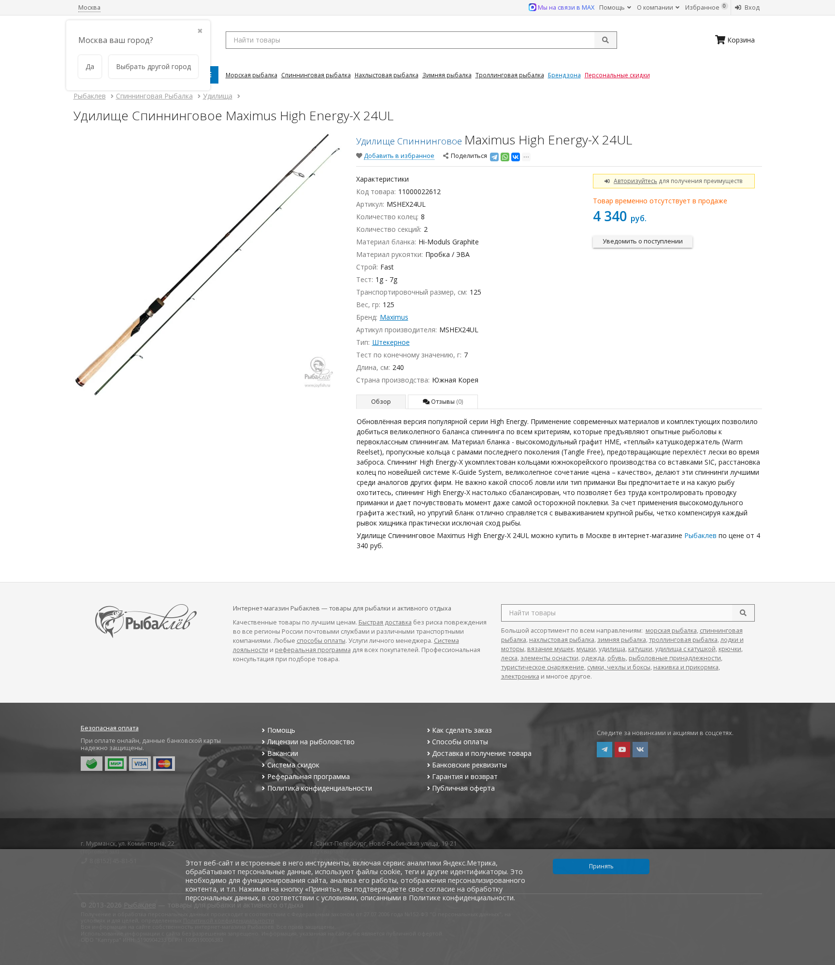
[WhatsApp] (505, 157)
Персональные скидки (617, 75)
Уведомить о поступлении (643, 241)
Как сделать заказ (462, 730)
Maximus (394, 317)
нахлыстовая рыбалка (561, 640)
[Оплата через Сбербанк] (91, 763)
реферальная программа (313, 650)
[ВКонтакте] (515, 157)
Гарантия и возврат (465, 776)
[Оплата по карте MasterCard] (164, 763)
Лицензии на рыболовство (311, 741)
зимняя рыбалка (621, 640)
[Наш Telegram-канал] (604, 749)
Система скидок (293, 764)
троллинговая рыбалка (683, 640)
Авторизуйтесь (635, 180)
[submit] (605, 40)
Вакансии (282, 753)
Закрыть (821, 961)
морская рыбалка (671, 630)
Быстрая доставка (385, 622)
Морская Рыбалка (251, 75)
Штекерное (391, 342)
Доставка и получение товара (482, 753)
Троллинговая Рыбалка (509, 75)
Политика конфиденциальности (319, 788)
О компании (656, 7)
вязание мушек (550, 649)
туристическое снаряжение (542, 667)
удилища (612, 649)
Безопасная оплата (110, 728)
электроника (520, 676)
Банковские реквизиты (469, 764)
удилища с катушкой (685, 649)
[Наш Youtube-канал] (622, 749)
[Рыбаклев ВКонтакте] (640, 749)
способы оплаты (321, 641)
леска (509, 658)
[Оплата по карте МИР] (116, 763)
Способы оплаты (460, 741)
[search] (743, 613)
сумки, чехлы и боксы (618, 667)
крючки (730, 649)
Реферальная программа (308, 776)
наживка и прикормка (686, 667)
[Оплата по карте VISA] (140, 763)
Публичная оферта (463, 788)
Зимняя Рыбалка (447, 75)
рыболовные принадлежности (675, 658)
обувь (616, 658)
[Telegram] (494, 157)
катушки (640, 649)
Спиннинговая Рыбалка (316, 75)
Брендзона (564, 75)
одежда (593, 658)
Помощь (612, 7)
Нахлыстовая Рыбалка (386, 75)
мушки (586, 649)
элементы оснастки (549, 658)
